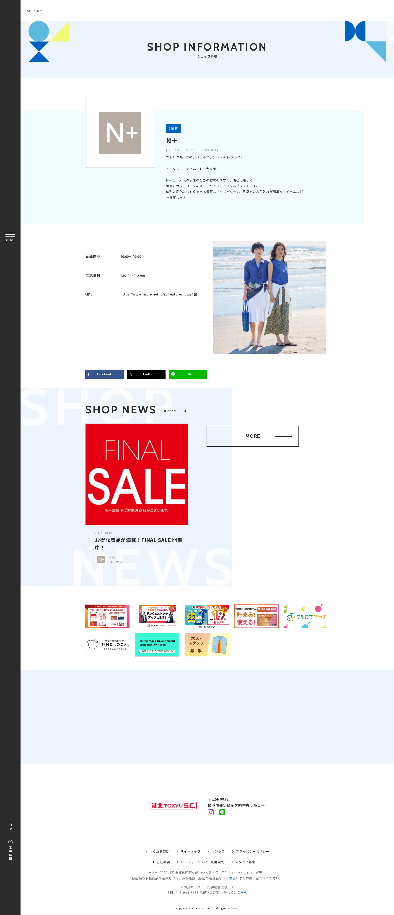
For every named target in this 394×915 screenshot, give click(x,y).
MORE (252, 436)
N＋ (39, 10)
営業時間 (10, 853)
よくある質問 (159, 851)
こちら (231, 878)
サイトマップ (190, 851)
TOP (11, 825)
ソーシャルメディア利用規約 (202, 862)
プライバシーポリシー (252, 851)
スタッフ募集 (245, 862)
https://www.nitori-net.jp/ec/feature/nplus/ (156, 294)
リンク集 (218, 851)
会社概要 (163, 862)
